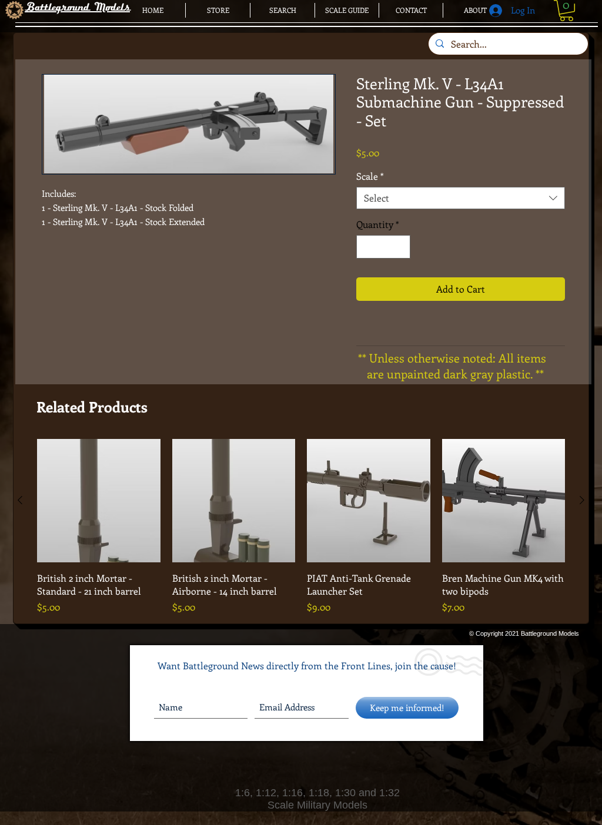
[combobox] (460, 198)
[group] (301, 526)
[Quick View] (98, 500)
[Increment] (400, 247)
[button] (566, 10)
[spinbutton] (383, 247)
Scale (370, 176)
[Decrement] (366, 247)
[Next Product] (582, 500)
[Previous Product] (20, 500)
